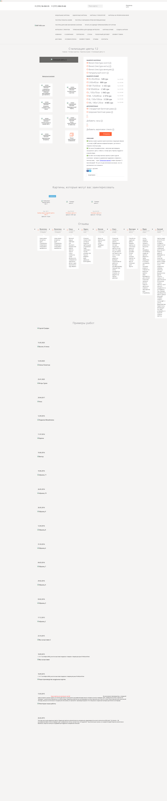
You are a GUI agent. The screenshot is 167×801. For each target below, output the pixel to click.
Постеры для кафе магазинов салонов (68, 25)
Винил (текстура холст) (99, 63)
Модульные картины (62, 15)
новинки (58, 34)
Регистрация (46, 789)
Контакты (104, 39)
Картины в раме (108, 29)
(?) (110, 62)
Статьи (89, 34)
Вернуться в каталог (48, 76)
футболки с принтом (62, 29)
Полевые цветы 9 (71, 213)
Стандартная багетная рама (102, 109)
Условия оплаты (70, 39)
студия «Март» (125, 795)
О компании (69, 34)
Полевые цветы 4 (96, 213)
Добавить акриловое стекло (100, 129)
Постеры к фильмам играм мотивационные (90, 20)
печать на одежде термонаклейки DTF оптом (100, 25)
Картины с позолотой (97, 15)
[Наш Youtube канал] (110, 747)
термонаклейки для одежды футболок (86, 29)
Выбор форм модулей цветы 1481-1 (45, 213)
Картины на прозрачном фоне (118, 15)
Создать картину (122, 29)
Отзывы (95, 39)
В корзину (107, 134)
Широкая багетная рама (100, 112)
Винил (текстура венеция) (101, 69)
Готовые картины (56, 741)
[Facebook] (88, 171)
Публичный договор (102, 34)
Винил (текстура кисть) (99, 66)
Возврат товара (118, 34)
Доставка (58, 39)
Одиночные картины (80, 15)
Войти (37, 789)
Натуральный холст (98, 73)
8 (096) (42, 6)
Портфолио (80, 34)
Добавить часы (95, 120)
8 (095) (58, 6)
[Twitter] (90, 171)
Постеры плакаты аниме (63, 20)
